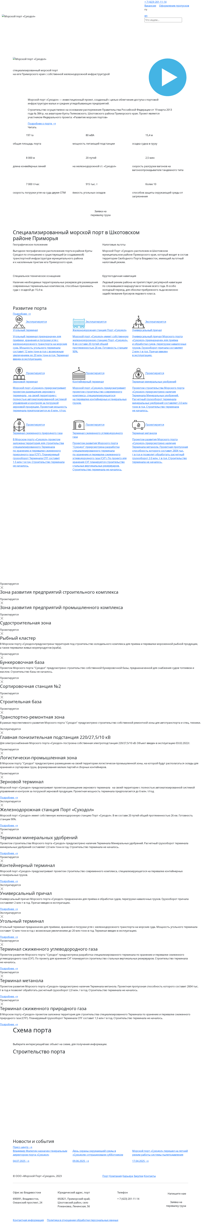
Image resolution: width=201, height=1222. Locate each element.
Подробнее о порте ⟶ (42, 123)
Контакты (150, 1176)
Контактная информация (28, 1220)
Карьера (127, 1176)
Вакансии (150, 5)
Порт (105, 1176)
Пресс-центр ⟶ (22, 1147)
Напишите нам (177, 1193)
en (145, 15)
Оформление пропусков (174, 5)
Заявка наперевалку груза (101, 213)
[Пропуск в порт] (191, 16)
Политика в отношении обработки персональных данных (82, 1220)
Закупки (138, 1176)
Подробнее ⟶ (22, 314)
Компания (115, 1176)
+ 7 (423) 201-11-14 (155, 2)
